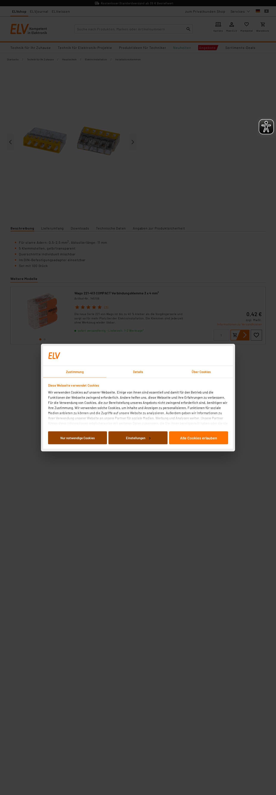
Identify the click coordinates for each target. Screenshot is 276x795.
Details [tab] (138, 371)
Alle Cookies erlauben (198, 437)
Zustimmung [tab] (75, 371)
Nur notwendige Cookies (77, 438)
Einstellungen (135, 438)
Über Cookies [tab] (201, 371)
